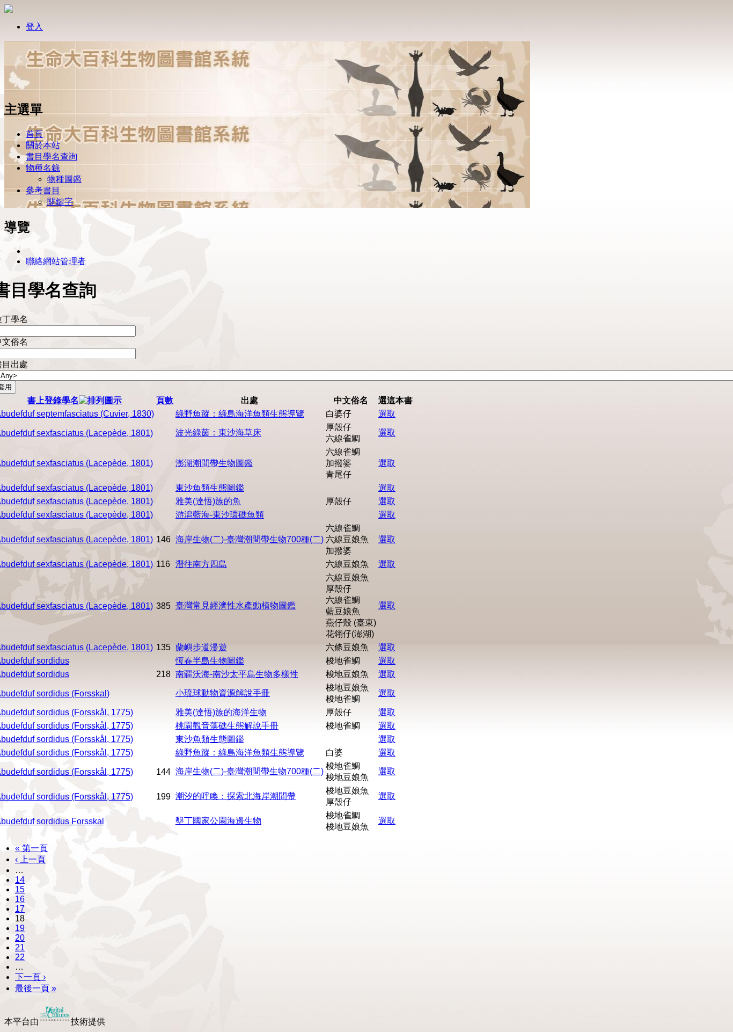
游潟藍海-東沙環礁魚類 (219, 514)
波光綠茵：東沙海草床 (218, 432)
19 (20, 928)
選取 (386, 413)
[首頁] (39, 87)
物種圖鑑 (64, 179)
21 (20, 947)
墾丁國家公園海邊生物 (218, 820)
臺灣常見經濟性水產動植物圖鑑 (235, 605)
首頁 (34, 134)
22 (20, 957)
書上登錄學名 (53, 400)
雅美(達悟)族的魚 (208, 501)
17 (20, 908)
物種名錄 (43, 167)
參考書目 (43, 190)
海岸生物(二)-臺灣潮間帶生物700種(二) (249, 539)
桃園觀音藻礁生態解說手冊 (226, 725)
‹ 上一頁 (30, 859)
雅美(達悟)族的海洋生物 (221, 712)
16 (20, 899)
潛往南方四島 (201, 564)
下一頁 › (30, 977)
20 (20, 937)
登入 (34, 26)
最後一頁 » (35, 988)
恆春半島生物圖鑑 (209, 660)
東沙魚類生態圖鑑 (209, 487)
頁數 (164, 400)
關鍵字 (60, 201)
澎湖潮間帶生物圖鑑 (214, 463)
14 (20, 879)
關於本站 (43, 145)
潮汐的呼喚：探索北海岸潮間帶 (235, 796)
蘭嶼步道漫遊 (201, 647)
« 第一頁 (31, 848)
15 (20, 889)
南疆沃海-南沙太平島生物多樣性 (236, 674)
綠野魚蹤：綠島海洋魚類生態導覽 (239, 413)
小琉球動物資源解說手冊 (222, 692)
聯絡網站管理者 (56, 261)
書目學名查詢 (51, 156)
